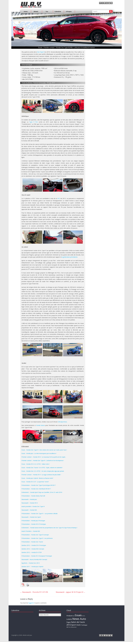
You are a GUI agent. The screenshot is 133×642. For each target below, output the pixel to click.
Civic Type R (40, 52)
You (70, 627)
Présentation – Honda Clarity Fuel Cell (33, 496)
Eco (73, 616)
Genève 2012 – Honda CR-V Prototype (34, 545)
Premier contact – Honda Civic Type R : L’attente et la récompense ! (43, 460)
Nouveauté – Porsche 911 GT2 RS (34, 592)
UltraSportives (62, 422)
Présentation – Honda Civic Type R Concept (35, 535)
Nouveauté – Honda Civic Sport (31, 517)
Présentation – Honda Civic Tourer (32, 542)
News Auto (79, 619)
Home (26, 11)
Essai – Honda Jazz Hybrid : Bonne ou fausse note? (37, 478)
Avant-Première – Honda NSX (31, 531)
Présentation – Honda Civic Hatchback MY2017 (36, 489)
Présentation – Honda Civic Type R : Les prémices (37, 538)
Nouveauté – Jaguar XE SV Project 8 (70, 592)
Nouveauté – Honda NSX (29, 510)
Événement (73, 627)
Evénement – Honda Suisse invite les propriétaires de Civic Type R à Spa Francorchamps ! (49, 528)
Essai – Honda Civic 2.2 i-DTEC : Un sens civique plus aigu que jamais (43, 471)
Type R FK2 (33, 122)
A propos (68, 11)
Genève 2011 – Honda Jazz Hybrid (32, 566)
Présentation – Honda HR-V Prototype (34, 524)
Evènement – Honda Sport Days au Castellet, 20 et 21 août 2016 (42, 492)
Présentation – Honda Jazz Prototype (33, 520)
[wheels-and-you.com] (31, 3)
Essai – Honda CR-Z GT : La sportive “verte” (35, 482)
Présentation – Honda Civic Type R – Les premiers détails (40, 513)
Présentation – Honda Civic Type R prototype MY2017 (39, 485)
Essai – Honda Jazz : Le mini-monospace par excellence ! (39, 453)
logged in (31, 603)
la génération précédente (69, 257)
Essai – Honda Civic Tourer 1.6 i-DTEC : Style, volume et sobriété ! (42, 467)
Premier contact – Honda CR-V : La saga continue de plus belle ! (41, 474)
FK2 (58, 198)
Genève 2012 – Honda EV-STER (32, 552)
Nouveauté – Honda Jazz (29, 499)
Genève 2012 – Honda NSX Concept (33, 549)
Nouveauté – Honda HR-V (30, 503)
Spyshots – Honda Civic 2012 (31, 563)
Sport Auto (76, 625)
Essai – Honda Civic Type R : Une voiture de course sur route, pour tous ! (44, 450)
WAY (67, 627)
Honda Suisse (40, 425)
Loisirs (69, 619)
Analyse (69, 616)
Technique (84, 625)
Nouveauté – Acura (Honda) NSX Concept (34, 559)
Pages (68, 622)
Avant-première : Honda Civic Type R (33, 506)
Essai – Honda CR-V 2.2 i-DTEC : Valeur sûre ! (35, 464)
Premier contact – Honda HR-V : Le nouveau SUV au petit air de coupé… (44, 457)
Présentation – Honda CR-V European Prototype (37, 556)
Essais (78, 615)
